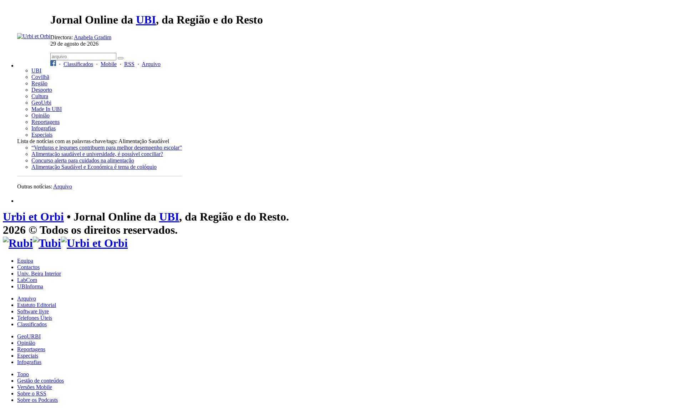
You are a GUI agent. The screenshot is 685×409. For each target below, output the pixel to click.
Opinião (40, 115)
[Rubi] (18, 243)
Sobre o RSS (31, 393)
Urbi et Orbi (33, 216)
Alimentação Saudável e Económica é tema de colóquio (94, 167)
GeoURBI (29, 336)
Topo (23, 374)
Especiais (41, 135)
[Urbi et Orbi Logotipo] (33, 36)
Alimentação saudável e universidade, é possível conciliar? (97, 154)
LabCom (27, 280)
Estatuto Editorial (36, 305)
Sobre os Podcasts (37, 400)
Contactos (28, 267)
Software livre (33, 311)
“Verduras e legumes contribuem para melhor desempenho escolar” (106, 148)
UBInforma (30, 286)
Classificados (78, 64)
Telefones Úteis (34, 318)
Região (39, 83)
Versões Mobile (34, 387)
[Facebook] (53, 64)
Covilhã (40, 77)
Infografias (43, 128)
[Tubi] (47, 243)
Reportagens (45, 122)
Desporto (41, 90)
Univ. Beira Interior (39, 274)
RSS (129, 64)
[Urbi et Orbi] (94, 243)
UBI (146, 19)
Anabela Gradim (92, 37)
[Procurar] (120, 58)
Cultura (39, 96)
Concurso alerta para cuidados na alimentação (82, 160)
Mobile (109, 64)
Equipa (25, 261)
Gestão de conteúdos (40, 381)
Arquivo (151, 64)
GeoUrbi (41, 103)
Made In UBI (46, 109)
